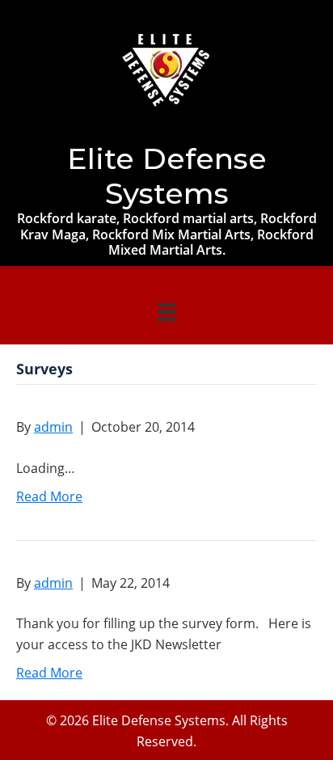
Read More (49, 496)
